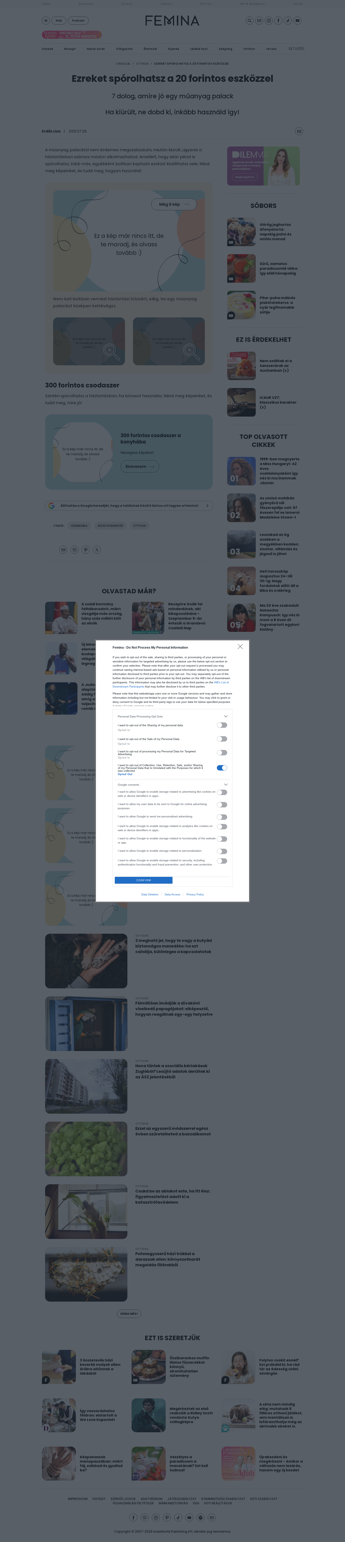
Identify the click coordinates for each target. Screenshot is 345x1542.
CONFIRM (143, 880)
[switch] (222, 725)
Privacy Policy (195, 894)
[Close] (241, 648)
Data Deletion (150, 894)
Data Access (172, 894)
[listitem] (172, 716)
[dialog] (172, 771)
